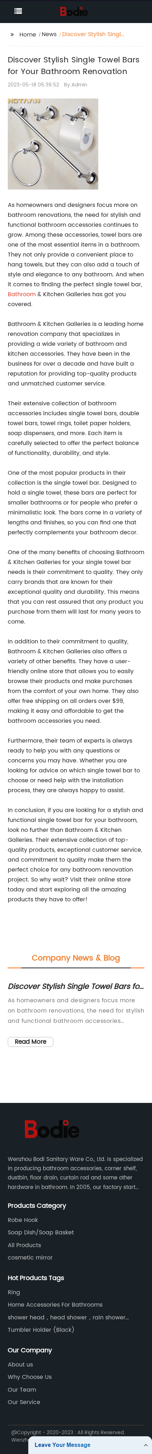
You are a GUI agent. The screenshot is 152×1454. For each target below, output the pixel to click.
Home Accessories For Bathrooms (55, 1305)
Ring (14, 1292)
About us (20, 1364)
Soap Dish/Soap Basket (41, 1232)
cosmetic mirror (30, 1257)
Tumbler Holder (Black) (41, 1330)
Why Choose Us (30, 1377)
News (49, 34)
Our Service (24, 1402)
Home (27, 34)
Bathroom (22, 294)
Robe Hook (23, 1220)
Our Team (22, 1389)
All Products (24, 1245)
